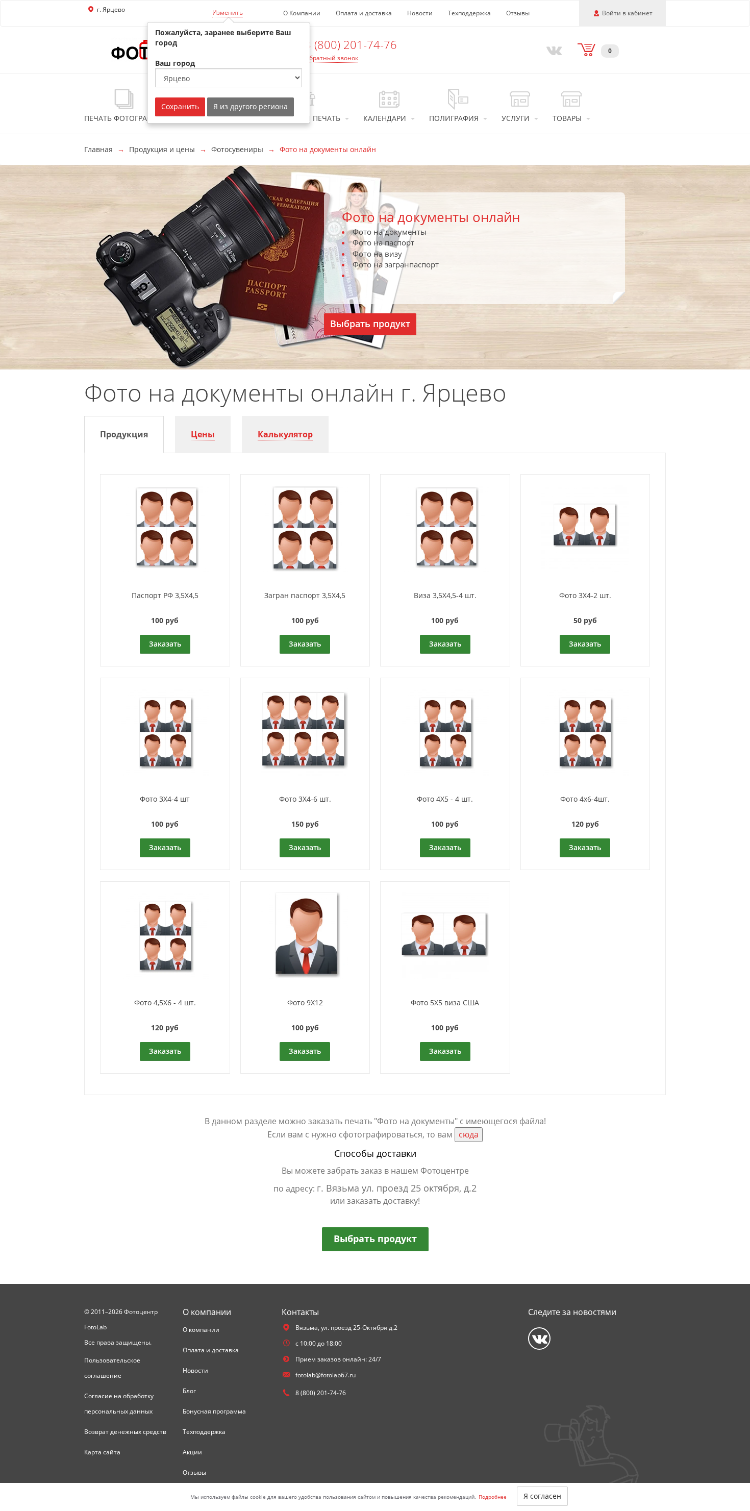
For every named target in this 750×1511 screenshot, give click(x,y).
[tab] (124, 434)
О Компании (301, 13)
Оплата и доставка (364, 13)
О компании (201, 1329)
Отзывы (518, 13)
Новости (420, 13)
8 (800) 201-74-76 (351, 44)
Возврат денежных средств (125, 1431)
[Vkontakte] (552, 49)
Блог (189, 1390)
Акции (192, 1452)
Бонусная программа (214, 1411)
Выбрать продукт (370, 323)
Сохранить (180, 106)
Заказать (165, 644)
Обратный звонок (331, 58)
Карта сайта (102, 1452)
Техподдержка (469, 13)
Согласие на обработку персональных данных (119, 1404)
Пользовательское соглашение (112, 1368)
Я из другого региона (250, 106)
